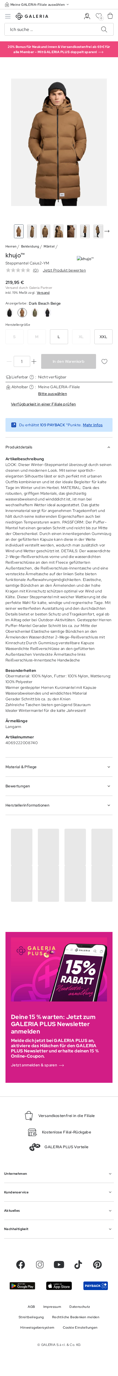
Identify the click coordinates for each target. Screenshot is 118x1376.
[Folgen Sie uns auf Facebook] (20, 1264)
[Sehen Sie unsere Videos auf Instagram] (39, 1264)
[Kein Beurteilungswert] (19, 270)
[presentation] (107, 231)
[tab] (59, 142)
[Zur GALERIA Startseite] (32, 17)
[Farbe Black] (9, 313)
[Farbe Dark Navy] (47, 313)
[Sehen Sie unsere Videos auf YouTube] (59, 1264)
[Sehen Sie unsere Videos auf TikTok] (78, 1264)
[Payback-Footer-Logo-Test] (95, 1286)
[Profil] (87, 16)
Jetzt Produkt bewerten (64, 270)
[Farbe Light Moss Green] (35, 313)
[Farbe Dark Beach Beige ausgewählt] (22, 313)
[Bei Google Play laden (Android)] (22, 1286)
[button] (37, 4)
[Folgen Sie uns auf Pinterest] (97, 1264)
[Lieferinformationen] (32, 377)
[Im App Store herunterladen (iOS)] (59, 1286)
